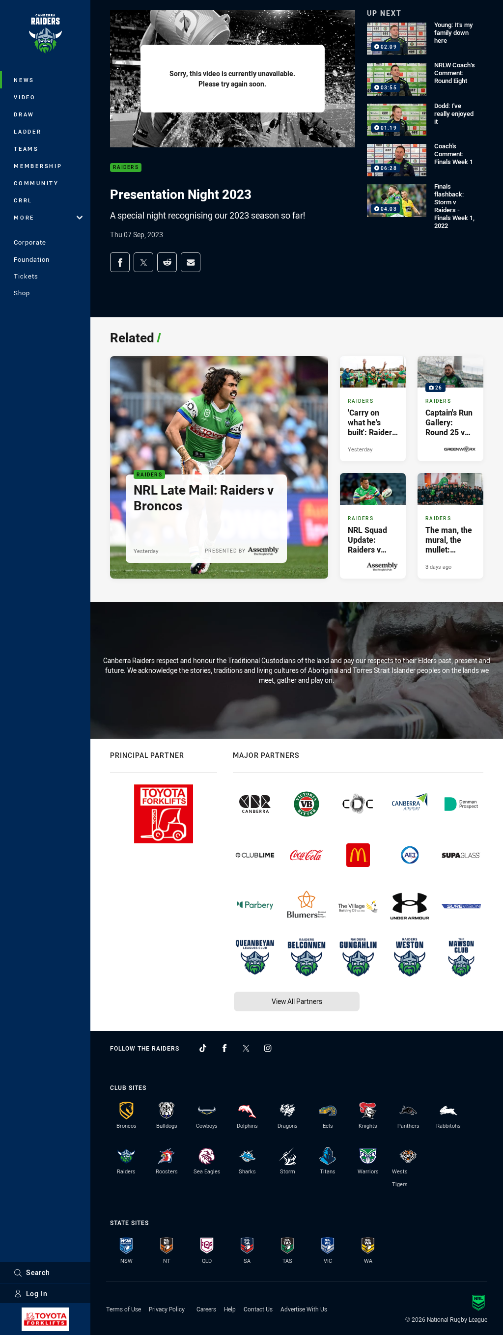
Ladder (28, 131)
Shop (22, 292)
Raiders (126, 168)
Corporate (30, 242)
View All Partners (297, 1001)
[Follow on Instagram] (268, 1048)
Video (25, 97)
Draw (24, 114)
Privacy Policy (167, 1309)
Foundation (32, 259)
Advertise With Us (303, 1309)
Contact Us (258, 1309)
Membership (38, 165)
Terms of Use (123, 1309)
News (24, 79)
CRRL (23, 200)
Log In (37, 1293)
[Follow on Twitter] (246, 1048)
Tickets (26, 276)
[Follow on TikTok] (203, 1048)
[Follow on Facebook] (224, 1048)
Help (230, 1309)
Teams (26, 148)
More (24, 217)
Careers (206, 1309)
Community (36, 183)
